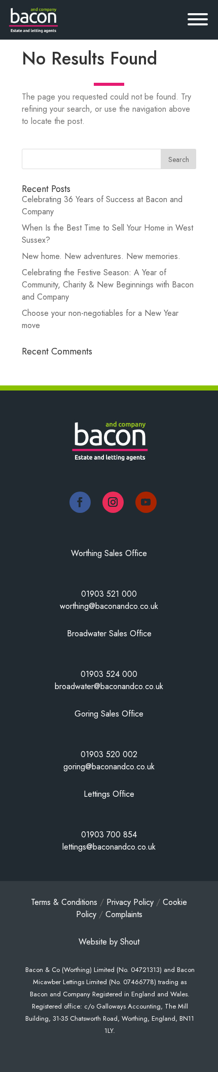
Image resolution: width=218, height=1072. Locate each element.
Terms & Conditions (64, 902)
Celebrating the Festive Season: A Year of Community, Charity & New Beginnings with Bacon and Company (108, 285)
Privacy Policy (130, 902)
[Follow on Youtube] (146, 502)
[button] (190, 22)
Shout (129, 942)
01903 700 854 (109, 834)
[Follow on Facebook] (80, 502)
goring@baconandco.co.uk (109, 766)
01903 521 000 (109, 594)
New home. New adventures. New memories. (101, 256)
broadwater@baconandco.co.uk (109, 686)
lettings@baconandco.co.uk (109, 847)
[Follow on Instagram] (113, 502)
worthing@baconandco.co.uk (109, 606)
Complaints (123, 914)
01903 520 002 (109, 754)
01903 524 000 (109, 674)
